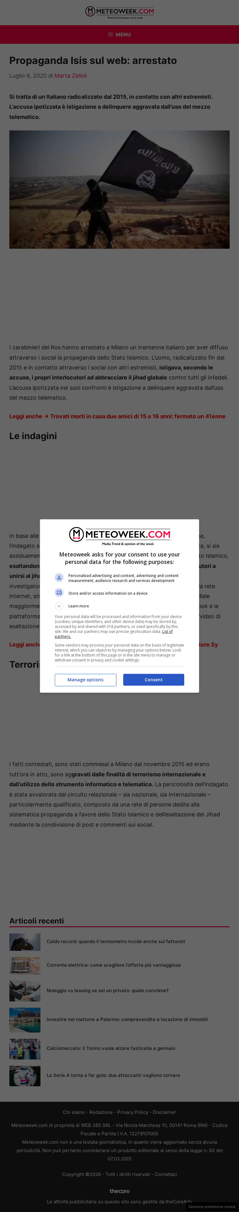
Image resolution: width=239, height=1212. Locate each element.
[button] (119, 606)
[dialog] (119, 606)
